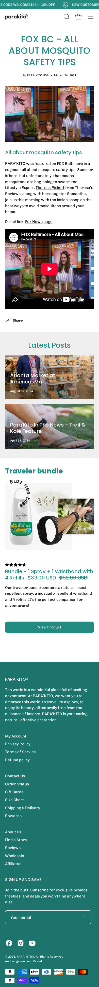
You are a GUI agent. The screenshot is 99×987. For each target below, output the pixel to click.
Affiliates (13, 863)
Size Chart (14, 800)
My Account (15, 736)
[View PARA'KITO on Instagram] (20, 943)
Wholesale (14, 856)
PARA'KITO (24, 956)
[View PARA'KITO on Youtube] (32, 943)
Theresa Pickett (50, 187)
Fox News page (39, 221)
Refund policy (17, 760)
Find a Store (16, 840)
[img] (15, 565)
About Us (13, 832)
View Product (49, 627)
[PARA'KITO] (16, 17)
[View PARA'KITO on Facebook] (9, 943)
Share (18, 320)
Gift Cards (14, 792)
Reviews (13, 847)
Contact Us (15, 776)
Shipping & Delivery (22, 808)
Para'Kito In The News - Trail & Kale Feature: (48, 428)
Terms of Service (20, 752)
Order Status (17, 784)
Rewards (13, 816)
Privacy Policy (17, 744)
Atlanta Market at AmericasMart (32, 378)
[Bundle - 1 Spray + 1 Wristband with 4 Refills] (38, 516)
